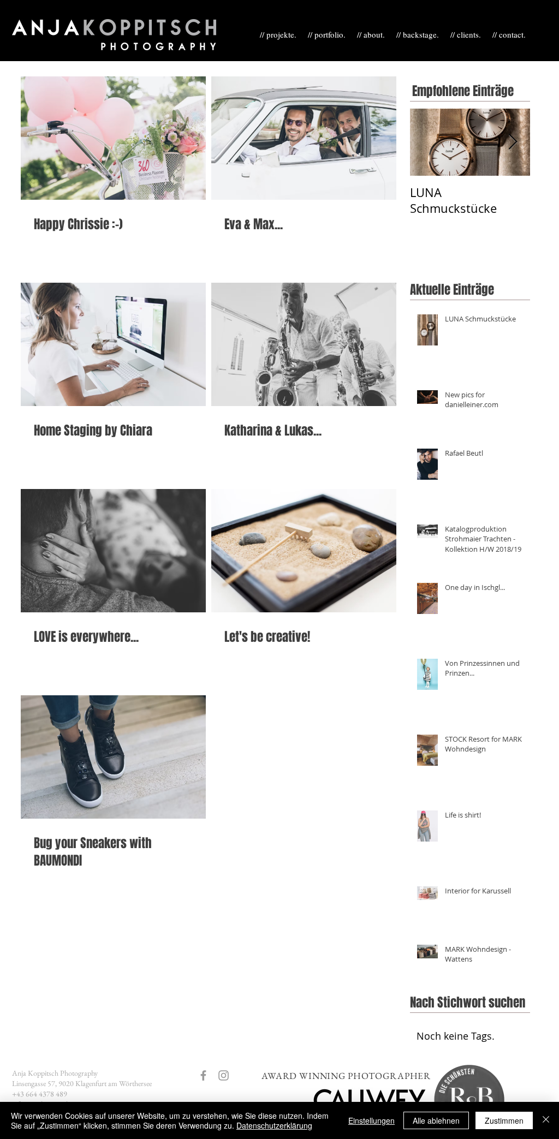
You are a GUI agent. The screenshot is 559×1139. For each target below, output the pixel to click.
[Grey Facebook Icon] (203, 1075)
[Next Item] (513, 142)
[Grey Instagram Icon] (223, 1075)
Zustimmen (504, 1120)
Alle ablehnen (436, 1120)
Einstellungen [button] (371, 1120)
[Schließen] (545, 1120)
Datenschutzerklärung (274, 1125)
